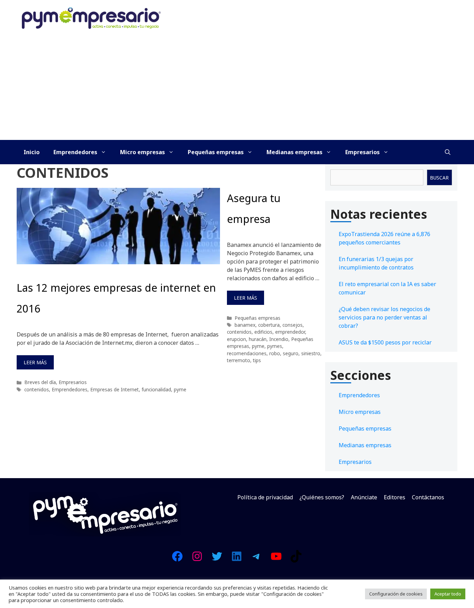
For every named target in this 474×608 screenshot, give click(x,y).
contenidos (36, 389)
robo (274, 353)
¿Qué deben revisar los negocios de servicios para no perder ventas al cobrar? (384, 317)
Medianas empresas (294, 152)
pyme (180, 389)
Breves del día (40, 382)
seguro (290, 353)
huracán (257, 339)
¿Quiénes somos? (321, 497)
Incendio (278, 339)
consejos (292, 325)
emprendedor (290, 331)
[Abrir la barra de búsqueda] (447, 152)
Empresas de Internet (114, 389)
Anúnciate (364, 497)
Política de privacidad (265, 497)
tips (257, 360)
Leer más (35, 362)
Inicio (32, 152)
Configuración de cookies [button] (396, 594)
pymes (274, 346)
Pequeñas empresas (216, 152)
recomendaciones (246, 353)
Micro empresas (142, 152)
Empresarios (362, 152)
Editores (394, 497)
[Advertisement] (237, 87)
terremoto (238, 360)
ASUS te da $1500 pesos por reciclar (385, 342)
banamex (245, 325)
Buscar (439, 177)
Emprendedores (75, 152)
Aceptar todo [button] (447, 594)
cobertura (269, 325)
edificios (263, 331)
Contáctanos (428, 497)
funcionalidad (156, 389)
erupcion (236, 339)
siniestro (310, 353)
